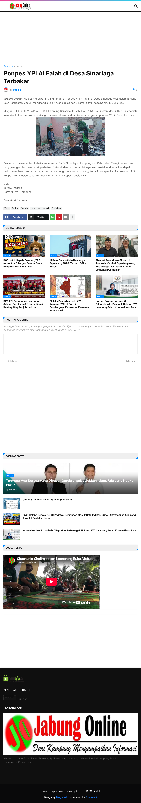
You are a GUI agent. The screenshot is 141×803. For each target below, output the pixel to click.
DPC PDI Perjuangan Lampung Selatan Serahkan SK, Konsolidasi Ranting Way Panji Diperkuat (23, 304)
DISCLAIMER (93, 791)
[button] (4, 6)
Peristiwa (56, 208)
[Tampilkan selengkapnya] (72, 217)
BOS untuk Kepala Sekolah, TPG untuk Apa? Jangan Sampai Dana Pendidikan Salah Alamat (22, 263)
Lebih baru (11, 360)
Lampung (35, 208)
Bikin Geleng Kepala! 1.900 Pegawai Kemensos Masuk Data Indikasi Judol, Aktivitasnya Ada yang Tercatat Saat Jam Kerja (79, 516)
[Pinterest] (59, 217)
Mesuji (45, 208)
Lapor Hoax (56, 791)
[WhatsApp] (52, 217)
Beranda (8, 66)
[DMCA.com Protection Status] (13, 681)
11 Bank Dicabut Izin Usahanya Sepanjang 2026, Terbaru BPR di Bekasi (68, 263)
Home (43, 791)
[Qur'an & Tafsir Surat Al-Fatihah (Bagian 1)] (11, 503)
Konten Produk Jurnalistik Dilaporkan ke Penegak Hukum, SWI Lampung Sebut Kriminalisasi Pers (117, 304)
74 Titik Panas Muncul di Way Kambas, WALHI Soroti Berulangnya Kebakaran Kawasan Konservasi (69, 305)
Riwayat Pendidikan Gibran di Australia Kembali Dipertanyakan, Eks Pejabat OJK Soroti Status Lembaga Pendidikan (115, 265)
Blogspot (61, 797)
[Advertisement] (70, 41)
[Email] (66, 217)
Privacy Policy (75, 791)
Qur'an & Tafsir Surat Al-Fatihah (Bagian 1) (47, 499)
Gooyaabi (91, 797)
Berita (19, 66)
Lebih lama (129, 360)
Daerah (24, 208)
